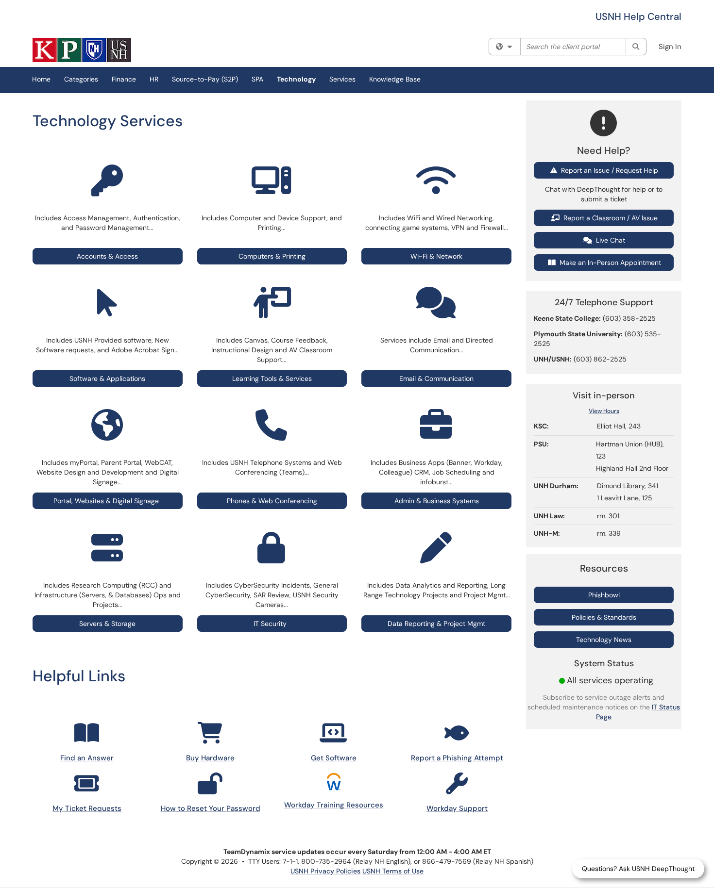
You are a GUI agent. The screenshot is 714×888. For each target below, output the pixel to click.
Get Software (334, 758)
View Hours (604, 411)
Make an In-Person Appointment (609, 262)
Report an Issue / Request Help (608, 170)
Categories (81, 79)
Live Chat (609, 240)
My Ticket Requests (86, 808)
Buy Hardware (210, 758)
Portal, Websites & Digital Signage (106, 500)
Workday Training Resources (333, 805)
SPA (257, 79)
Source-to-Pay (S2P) (205, 79)
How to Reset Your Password (210, 808)
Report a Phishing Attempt (457, 758)
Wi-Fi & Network (436, 256)
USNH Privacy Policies (325, 871)
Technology (296, 79)
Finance (124, 79)
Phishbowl (604, 595)
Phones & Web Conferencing (272, 500)
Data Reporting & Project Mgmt (436, 623)
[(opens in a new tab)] (82, 50)
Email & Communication (436, 378)
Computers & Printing (272, 256)
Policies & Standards (604, 617)
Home (41, 79)
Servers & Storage (107, 623)
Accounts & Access (107, 256)
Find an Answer (87, 758)
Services (342, 79)
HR (154, 79)
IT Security (272, 623)
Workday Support (457, 808)
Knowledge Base (395, 79)
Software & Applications (107, 378)
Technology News (603, 639)
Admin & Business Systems (436, 500)
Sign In (670, 46)
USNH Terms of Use (393, 871)
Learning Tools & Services (272, 378)
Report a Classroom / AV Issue (609, 218)
